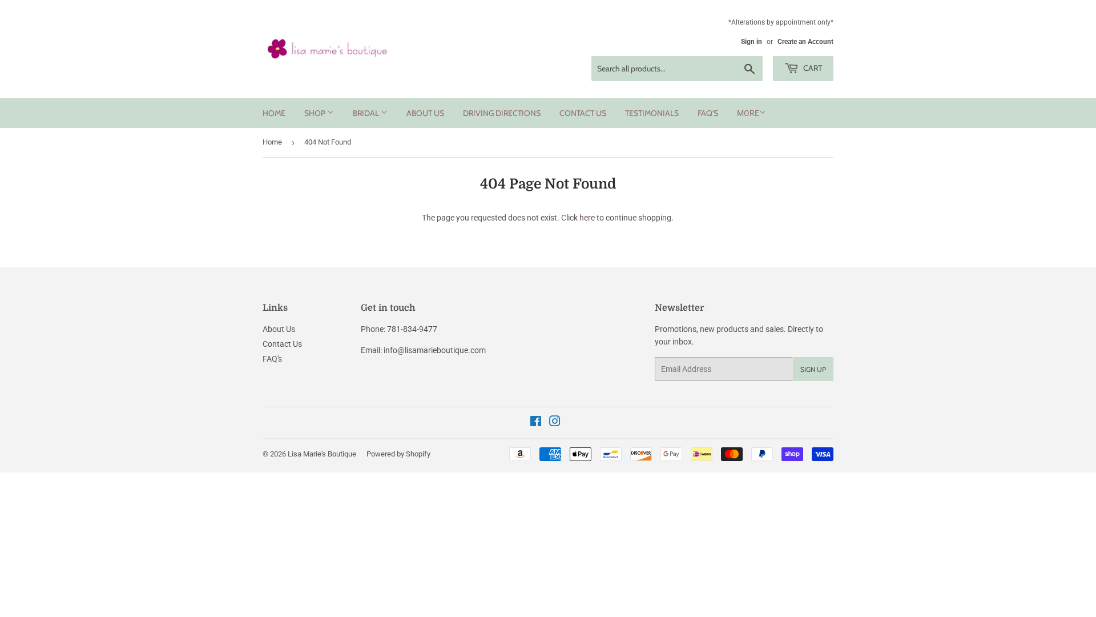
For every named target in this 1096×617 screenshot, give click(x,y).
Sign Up (813, 369)
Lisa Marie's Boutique (322, 454)
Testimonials (652, 113)
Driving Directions (502, 113)
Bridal (367, 113)
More (748, 113)
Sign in (751, 42)
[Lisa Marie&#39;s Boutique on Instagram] (555, 422)
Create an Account (805, 42)
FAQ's (708, 113)
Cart (811, 68)
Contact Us (582, 113)
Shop (315, 113)
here (587, 217)
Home (274, 113)
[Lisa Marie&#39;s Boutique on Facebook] (536, 422)
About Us (425, 113)
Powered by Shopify (398, 454)
